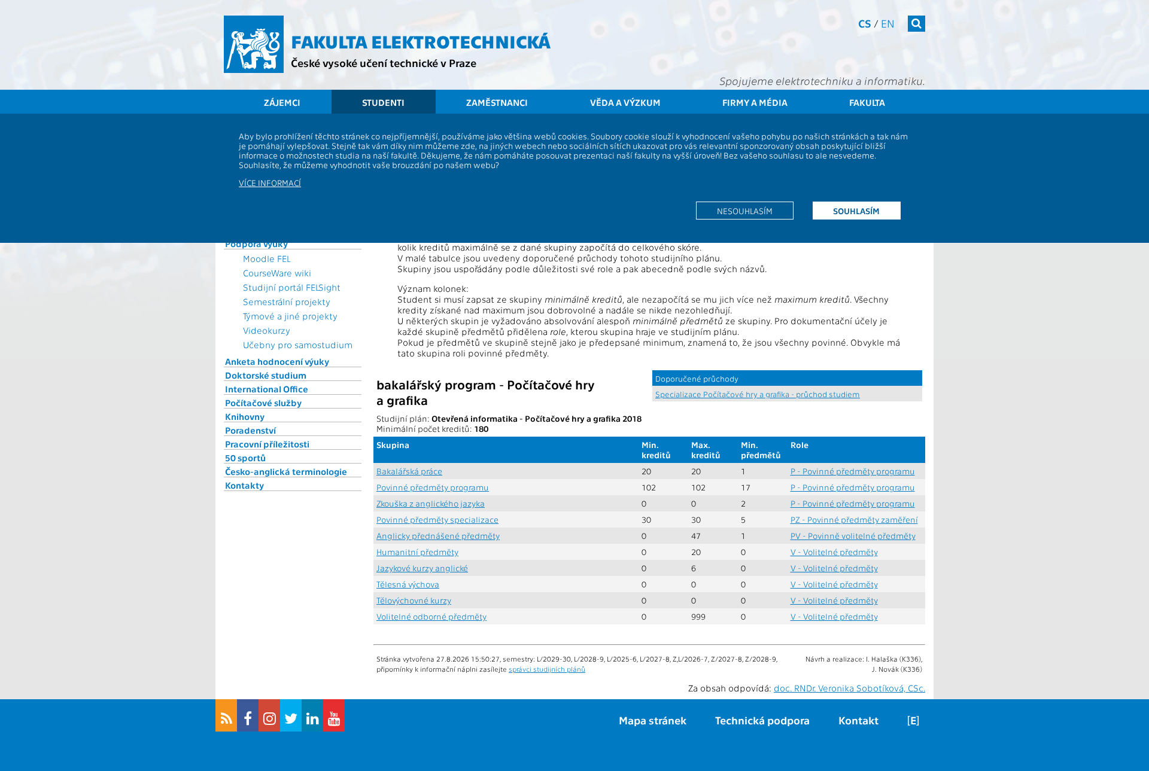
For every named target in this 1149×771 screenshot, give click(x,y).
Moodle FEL (266, 258)
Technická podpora (762, 720)
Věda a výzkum (625, 102)
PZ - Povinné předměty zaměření (854, 519)
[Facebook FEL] (248, 715)
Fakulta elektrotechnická (421, 40)
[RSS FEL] (226, 715)
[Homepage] (254, 44)
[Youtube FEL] (334, 715)
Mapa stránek (652, 720)
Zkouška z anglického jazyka (430, 503)
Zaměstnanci (497, 102)
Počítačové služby (263, 402)
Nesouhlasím (745, 210)
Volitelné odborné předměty (431, 616)
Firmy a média (755, 102)
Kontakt (858, 720)
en (888, 23)
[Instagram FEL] (269, 715)
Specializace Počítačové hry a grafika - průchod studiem (757, 393)
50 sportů (245, 457)
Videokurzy (266, 330)
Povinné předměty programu (432, 487)
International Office (266, 388)
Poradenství (250, 430)
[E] (913, 720)
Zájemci (282, 102)
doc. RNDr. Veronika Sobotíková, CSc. (849, 687)
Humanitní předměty (417, 552)
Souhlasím (856, 210)
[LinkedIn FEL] (312, 715)
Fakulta (867, 102)
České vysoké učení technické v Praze (383, 62)
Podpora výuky (256, 243)
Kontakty (244, 485)
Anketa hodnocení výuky (277, 361)
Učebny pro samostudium (297, 344)
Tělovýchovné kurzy (413, 600)
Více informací (270, 182)
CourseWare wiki (277, 272)
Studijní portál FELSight (292, 287)
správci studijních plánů (547, 669)
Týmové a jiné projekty (290, 315)
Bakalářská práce (409, 471)
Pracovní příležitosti (267, 443)
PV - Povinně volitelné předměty (853, 536)
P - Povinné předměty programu (853, 471)
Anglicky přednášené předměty (438, 536)
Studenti (383, 102)
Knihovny (245, 416)
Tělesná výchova (407, 584)
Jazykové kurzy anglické (422, 568)
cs (864, 23)
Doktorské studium (265, 375)
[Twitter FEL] (291, 715)
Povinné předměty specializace (437, 519)
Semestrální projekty (286, 301)
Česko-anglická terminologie (286, 471)
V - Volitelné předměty (834, 552)
